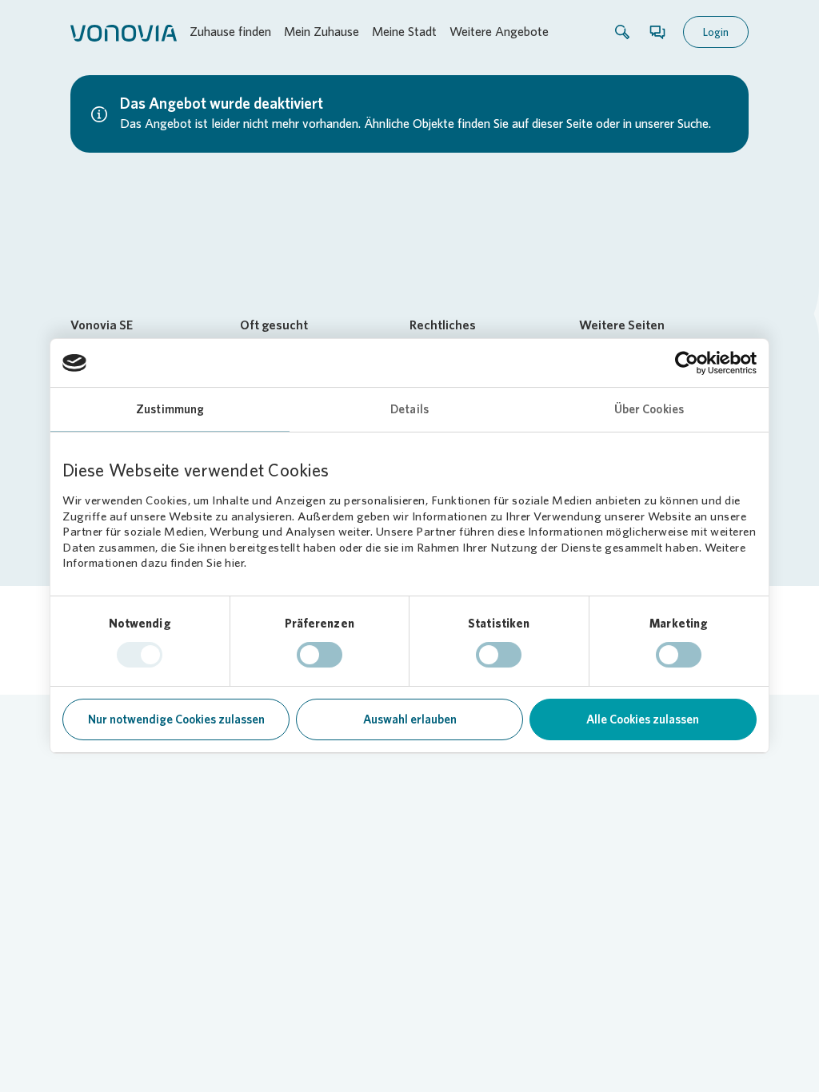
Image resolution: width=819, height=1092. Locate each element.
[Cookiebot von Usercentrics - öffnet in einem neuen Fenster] (687, 363)
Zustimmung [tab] (170, 409)
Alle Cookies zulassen (642, 719)
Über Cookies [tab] (649, 409)
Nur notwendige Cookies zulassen (176, 719)
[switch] (319, 655)
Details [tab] (409, 409)
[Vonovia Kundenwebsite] (123, 32)
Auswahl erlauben (410, 719)
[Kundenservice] (657, 32)
